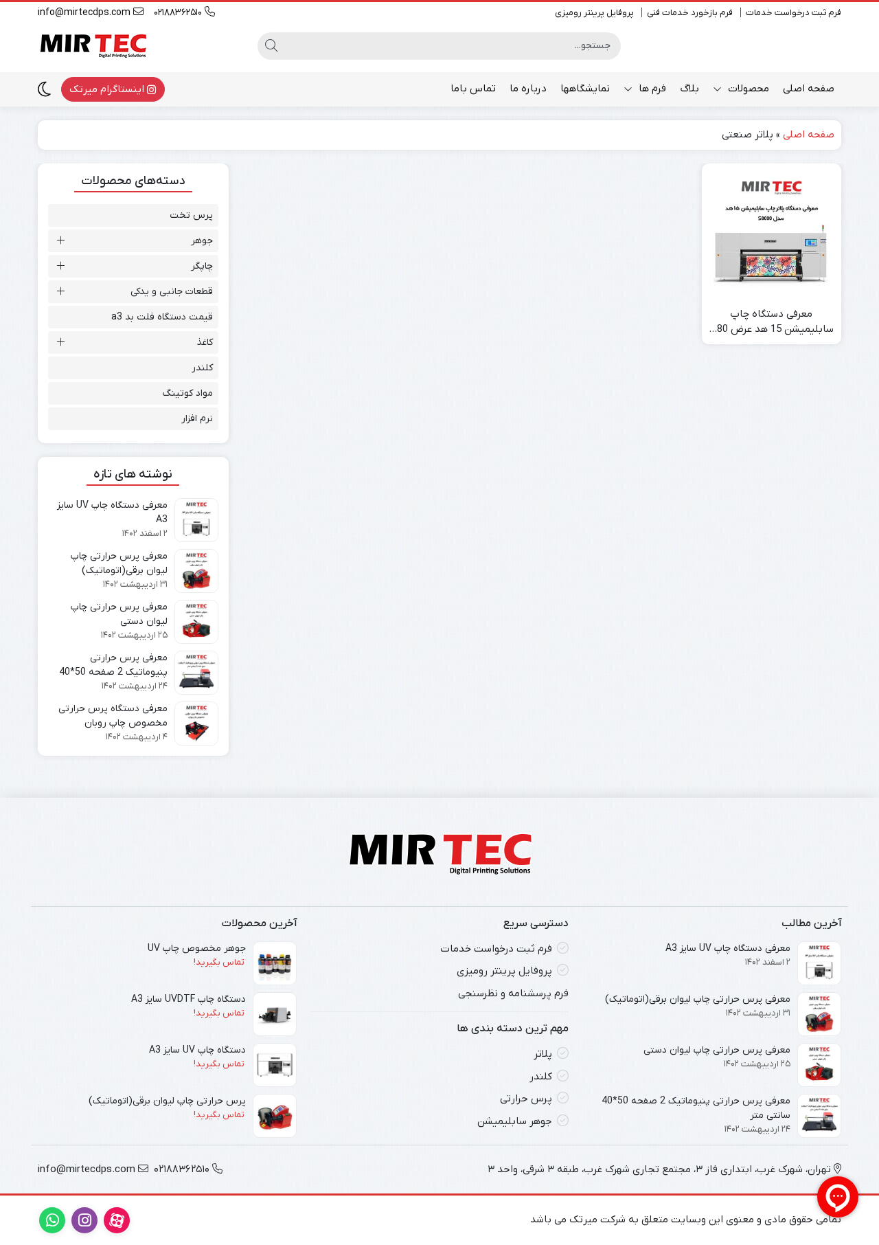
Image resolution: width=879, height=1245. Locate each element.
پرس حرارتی (526, 1099)
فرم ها (651, 89)
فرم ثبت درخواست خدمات (793, 13)
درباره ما (528, 89)
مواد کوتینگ (188, 393)
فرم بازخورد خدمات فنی (690, 13)
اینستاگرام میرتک (108, 89)
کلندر (202, 367)
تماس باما (473, 89)
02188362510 (179, 12)
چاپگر (202, 266)
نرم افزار (197, 418)
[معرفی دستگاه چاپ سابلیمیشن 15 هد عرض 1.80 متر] (771, 233)
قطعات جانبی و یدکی (171, 291)
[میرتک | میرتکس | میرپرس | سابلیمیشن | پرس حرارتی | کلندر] (93, 45)
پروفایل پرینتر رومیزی (594, 13)
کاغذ (204, 342)
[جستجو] (271, 46)
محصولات (747, 89)
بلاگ (689, 89)
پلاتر (543, 1054)
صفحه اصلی (808, 89)
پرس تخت (191, 215)
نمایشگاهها (585, 89)
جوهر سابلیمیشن (514, 1121)
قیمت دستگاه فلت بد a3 (162, 317)
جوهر (202, 240)
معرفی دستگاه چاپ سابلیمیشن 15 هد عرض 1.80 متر (771, 322)
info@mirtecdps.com (85, 12)
